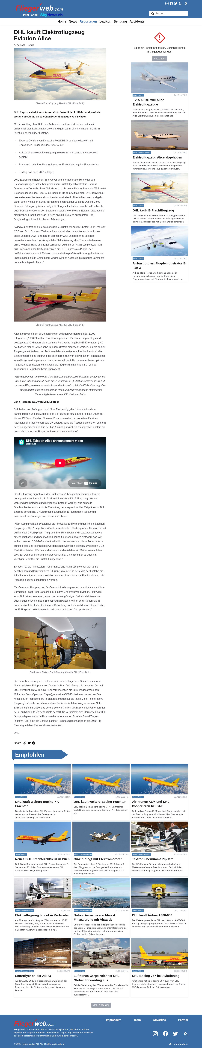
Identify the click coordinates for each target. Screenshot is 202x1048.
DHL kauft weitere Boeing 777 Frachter (35, 766)
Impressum (113, 1020)
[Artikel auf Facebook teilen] (33, 743)
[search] (152, 13)
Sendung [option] (120, 21)
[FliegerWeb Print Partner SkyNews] (50, 14)
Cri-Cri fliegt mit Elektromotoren (89, 823)
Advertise (159, 1020)
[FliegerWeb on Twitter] (176, 3)
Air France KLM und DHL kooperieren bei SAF (157, 766)
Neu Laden (160, 58)
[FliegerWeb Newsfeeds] (180, 3)
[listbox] (62, 21)
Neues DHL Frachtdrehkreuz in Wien (34, 823)
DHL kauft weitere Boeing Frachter (91, 766)
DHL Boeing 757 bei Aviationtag (149, 940)
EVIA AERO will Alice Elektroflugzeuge (153, 64)
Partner (183, 1020)
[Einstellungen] (186, 3)
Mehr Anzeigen (101, 1005)
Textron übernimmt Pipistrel (146, 823)
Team (137, 1020)
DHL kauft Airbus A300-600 (146, 879)
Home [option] (62, 21)
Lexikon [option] (105, 21)
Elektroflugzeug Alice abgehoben (149, 121)
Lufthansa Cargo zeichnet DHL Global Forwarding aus (100, 942)
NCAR (31, 45)
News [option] (73, 21)
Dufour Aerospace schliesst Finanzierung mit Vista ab (100, 881)
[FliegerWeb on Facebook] (171, 3)
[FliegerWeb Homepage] (38, 7)
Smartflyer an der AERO (27, 940)
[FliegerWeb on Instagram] (167, 3)
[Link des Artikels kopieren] (25, 743)
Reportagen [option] (88, 21)
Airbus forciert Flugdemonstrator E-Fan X (154, 227)
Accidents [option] (137, 21)
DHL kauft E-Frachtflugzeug (146, 174)
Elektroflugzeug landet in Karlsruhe (33, 879)
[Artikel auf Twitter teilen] (29, 743)
